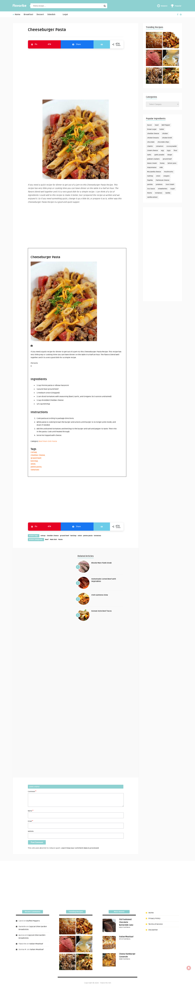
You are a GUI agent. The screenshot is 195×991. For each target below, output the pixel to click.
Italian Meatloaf (36, 944)
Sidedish (51, 14)
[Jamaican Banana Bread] (154, 40)
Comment (32, 791)
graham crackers (153, 159)
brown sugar (151, 129)
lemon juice (172, 163)
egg (162, 151)
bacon (149, 125)
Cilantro (150, 146)
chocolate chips (163, 142)
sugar (172, 189)
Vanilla (167, 193)
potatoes (159, 184)
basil (157, 125)
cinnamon (159, 146)
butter (162, 129)
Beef (41, 441)
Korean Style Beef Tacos (101, 611)
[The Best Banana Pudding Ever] (171, 58)
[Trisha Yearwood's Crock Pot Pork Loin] (154, 76)
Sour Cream (170, 184)
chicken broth (167, 138)
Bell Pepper (166, 125)
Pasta (54, 441)
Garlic (149, 155)
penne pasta (36, 467)
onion (33, 464)
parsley (150, 184)
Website (31, 831)
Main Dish (47, 441)
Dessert (40, 14)
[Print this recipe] (32, 346)
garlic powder (159, 155)
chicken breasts (153, 138)
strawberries (162, 189)
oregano (166, 176)
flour (175, 151)
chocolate (150, 142)
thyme (149, 193)
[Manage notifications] (189, 968)
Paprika (150, 180)
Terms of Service (155, 924)
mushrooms (168, 172)
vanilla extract (152, 197)
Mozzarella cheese (154, 172)
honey (162, 163)
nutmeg (150, 176)
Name (30, 811)
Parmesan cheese (162, 180)
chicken (165, 134)
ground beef (36, 458)
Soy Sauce (151, 189)
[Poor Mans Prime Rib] (154, 58)
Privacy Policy (154, 918)
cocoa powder (171, 146)
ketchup (34, 461)
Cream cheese (152, 151)
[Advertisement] (75, 72)
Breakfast (28, 14)
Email (30, 821)
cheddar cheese (38, 455)
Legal (65, 14)
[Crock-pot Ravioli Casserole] (171, 76)
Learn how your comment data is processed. (80, 848)
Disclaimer (153, 930)
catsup (34, 452)
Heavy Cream (152, 163)
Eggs (169, 151)
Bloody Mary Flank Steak (101, 563)
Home (17, 14)
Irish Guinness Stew (99, 595)
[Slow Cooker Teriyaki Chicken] (171, 40)
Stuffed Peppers (33, 921)
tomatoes (35, 470)
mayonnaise (151, 168)
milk (161, 168)
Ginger (169, 155)
